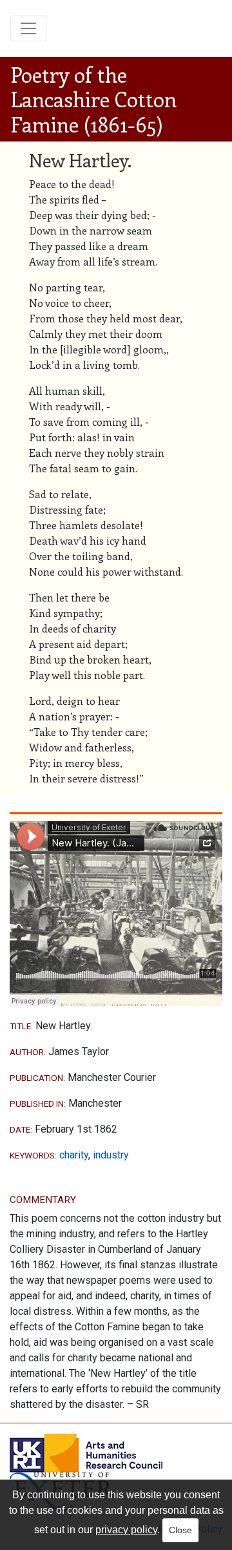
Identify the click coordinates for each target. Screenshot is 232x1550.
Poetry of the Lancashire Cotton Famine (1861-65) (93, 99)
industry (111, 1155)
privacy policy (126, 1529)
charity (73, 1155)
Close (180, 1530)
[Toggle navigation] (28, 28)
